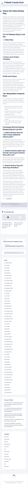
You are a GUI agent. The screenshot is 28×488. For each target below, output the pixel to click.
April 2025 (7, 301)
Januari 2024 (8, 339)
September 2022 (9, 379)
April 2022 (7, 387)
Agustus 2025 (8, 290)
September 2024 (9, 318)
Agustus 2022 (8, 382)
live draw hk (6, 439)
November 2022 (8, 374)
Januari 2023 (8, 369)
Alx (21, 482)
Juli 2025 (7, 293)
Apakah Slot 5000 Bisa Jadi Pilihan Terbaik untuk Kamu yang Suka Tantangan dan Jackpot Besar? (13, 425)
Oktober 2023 (8, 346)
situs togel (6, 456)
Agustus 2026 (8, 262)
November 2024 (8, 313)
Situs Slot (5, 16)
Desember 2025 (8, 280)
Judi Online (9, 198)
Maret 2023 (7, 364)
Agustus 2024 (8, 321)
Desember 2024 (8, 311)
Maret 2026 (7, 273)
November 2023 (8, 344)
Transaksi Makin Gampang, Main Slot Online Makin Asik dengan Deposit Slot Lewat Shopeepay (13, 410)
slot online (6, 446)
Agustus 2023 (8, 351)
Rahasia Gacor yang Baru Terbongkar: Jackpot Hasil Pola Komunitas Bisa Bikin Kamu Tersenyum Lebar (13, 415)
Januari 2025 (8, 308)
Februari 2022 (8, 392)
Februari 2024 (8, 336)
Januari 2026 (8, 278)
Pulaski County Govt (14, 2)
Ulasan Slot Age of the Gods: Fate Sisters (18, 224)
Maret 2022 (7, 390)
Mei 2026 (7, 267)
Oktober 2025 (8, 285)
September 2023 (9, 349)
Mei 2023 (7, 359)
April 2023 (7, 362)
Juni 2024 (7, 326)
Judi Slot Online (6, 205)
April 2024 (7, 331)
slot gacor (6, 436)
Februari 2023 (8, 367)
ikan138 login (7, 444)
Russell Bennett (16, 204)
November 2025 (8, 283)
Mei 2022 (7, 384)
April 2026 (7, 270)
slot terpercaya (7, 459)
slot (5, 449)
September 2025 (9, 288)
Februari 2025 (8, 306)
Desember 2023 (8, 341)
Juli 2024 (7, 323)
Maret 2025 (7, 303)
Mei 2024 (7, 328)
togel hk (6, 441)
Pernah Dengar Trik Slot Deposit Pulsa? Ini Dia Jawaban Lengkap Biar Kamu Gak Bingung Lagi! (13, 404)
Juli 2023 (7, 354)
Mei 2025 (7, 298)
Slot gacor (6, 466)
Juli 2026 (7, 265)
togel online (6, 451)
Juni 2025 (7, 295)
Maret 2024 (7, 334)
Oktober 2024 (8, 316)
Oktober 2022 (8, 377)
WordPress (13, 482)
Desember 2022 (8, 372)
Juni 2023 (7, 356)
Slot (5, 464)
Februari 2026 (8, 275)
